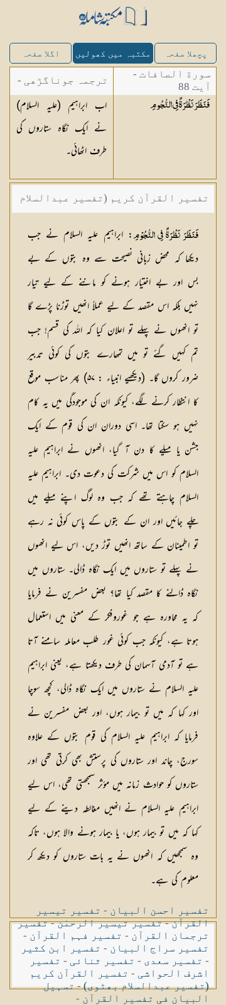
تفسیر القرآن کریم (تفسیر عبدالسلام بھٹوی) (119, 979)
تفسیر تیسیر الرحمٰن (110, 923)
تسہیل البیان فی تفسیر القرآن (126, 992)
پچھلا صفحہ (185, 54)
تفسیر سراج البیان (159, 948)
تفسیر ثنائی (102, 961)
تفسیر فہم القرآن (76, 935)
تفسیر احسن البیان (159, 910)
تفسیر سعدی (173, 961)
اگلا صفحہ (41, 54)
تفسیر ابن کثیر (61, 948)
